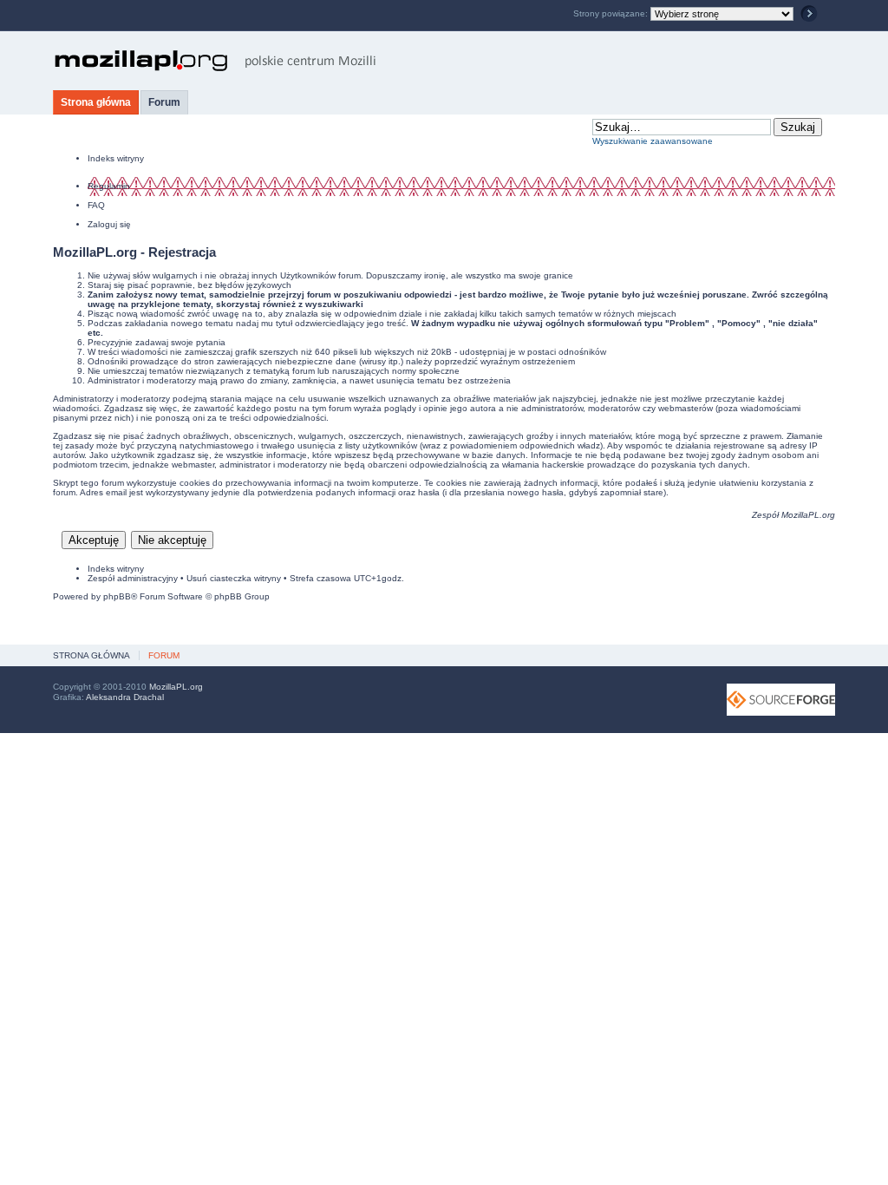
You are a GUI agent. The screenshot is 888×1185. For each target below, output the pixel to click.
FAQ (96, 205)
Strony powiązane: (611, 13)
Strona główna (96, 102)
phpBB (117, 596)
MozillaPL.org (808, 515)
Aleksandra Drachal (125, 697)
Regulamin (109, 186)
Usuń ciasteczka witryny (233, 578)
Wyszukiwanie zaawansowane (652, 141)
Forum (164, 102)
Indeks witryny (116, 158)
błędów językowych (253, 285)
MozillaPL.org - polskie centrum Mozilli (215, 60)
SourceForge (781, 700)
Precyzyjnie (110, 342)
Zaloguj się (109, 224)
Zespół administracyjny (133, 578)
